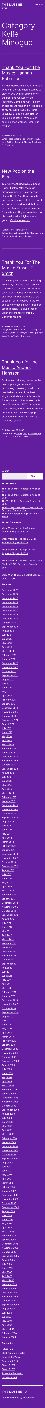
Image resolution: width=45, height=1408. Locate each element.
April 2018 (7, 647)
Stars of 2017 (8, 1365)
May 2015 (7, 785)
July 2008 (7, 1118)
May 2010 (7, 1028)
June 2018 (7, 639)
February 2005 (9, 1284)
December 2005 (10, 1243)
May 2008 (7, 1126)
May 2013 (7, 882)
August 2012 (8, 919)
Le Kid (5, 436)
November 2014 (10, 809)
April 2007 (7, 1179)
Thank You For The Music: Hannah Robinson (21, 73)
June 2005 (7, 1268)
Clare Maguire (34, 329)
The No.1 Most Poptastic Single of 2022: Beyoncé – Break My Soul (22, 508)
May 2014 (7, 834)
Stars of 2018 (8, 1369)
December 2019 (10, 614)
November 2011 (10, 955)
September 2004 (10, 1304)
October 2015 (9, 764)
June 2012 (7, 927)
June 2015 (7, 781)
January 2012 (8, 947)
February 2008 (9, 1138)
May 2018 (7, 643)
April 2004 (7, 1325)
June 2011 (7, 976)
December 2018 (10, 618)
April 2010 (7, 1032)
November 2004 (10, 1296)
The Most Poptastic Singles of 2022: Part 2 (20, 515)
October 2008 (9, 1105)
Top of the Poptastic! (12, 1373)
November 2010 (10, 1004)
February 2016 (9, 748)
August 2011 (8, 967)
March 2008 (8, 1134)
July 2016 (6, 728)
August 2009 (8, 1065)
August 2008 (8, 1114)
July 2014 (7, 825)
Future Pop (7, 1349)
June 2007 (7, 1170)
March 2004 (8, 1329)
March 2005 (8, 1280)
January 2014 (9, 850)
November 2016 (10, 712)
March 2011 (7, 988)
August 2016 (8, 724)
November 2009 (10, 1053)
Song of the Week (11, 1357)
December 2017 (10, 663)
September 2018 (10, 626)
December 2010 (10, 1000)
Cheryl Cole (21, 329)
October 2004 (9, 1300)
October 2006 (9, 1203)
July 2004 (7, 1313)
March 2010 (8, 1036)
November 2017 (10, 667)
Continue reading (20, 220)
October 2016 (9, 716)
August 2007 (8, 1162)
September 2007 (10, 1158)
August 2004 (8, 1308)
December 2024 (10, 594)
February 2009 (9, 1089)
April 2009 (7, 1081)
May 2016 (7, 736)
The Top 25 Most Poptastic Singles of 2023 (21, 502)
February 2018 (9, 655)
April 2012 (7, 935)
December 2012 (10, 903)
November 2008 (10, 1101)
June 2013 (7, 878)
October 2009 (9, 1057)
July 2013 (6, 874)
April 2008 (7, 1130)
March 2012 (8, 939)
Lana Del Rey (8, 142)
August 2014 (8, 821)
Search (5, 471)
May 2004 (7, 1321)
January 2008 (9, 1142)
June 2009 (7, 1073)
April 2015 (7, 789)
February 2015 (9, 797)
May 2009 (7, 1077)
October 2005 (9, 1252)
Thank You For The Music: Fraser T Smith (21, 267)
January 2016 (8, 752)
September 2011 (10, 963)
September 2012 (10, 915)
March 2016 (8, 744)
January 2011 (8, 996)
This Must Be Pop (15, 1391)
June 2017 (7, 687)
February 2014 (9, 846)
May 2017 (7, 691)
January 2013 (8, 899)
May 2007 (7, 1174)
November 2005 (10, 1248)
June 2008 (7, 1122)
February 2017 (9, 699)
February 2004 (9, 1333)
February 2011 (9, 992)
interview (20, 333)
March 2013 (8, 890)
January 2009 (9, 1093)
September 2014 (10, 817)
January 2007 (9, 1191)
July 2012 (6, 923)
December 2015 (10, 756)
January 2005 (9, 1288)
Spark (21, 236)
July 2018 (6, 635)
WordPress (28, 1397)
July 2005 (7, 1264)
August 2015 (8, 773)
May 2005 (7, 1272)
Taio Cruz (29, 236)
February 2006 (9, 1235)
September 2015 (10, 769)
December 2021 (10, 606)
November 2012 (10, 907)
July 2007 (7, 1166)
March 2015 (8, 793)
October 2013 (9, 862)
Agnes (19, 433)
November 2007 (10, 1150)
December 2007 (10, 1146)
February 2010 (9, 1041)
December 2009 (10, 1049)
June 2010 (7, 1024)
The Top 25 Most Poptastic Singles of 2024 (21, 496)
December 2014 (10, 805)
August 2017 (8, 679)
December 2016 (10, 708)
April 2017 (7, 695)
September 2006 (10, 1207)
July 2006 (7, 1215)
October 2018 (9, 622)
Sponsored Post (10, 1361)
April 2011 (7, 984)
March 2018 (8, 651)
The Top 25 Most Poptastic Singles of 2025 (21, 490)
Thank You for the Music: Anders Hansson (20, 367)
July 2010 (6, 1020)
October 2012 (9, 911)
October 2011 (8, 959)
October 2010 (9, 1008)
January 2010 (8, 1045)
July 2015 (6, 777)
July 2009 (7, 1069)
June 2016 (7, 732)
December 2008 (10, 1097)
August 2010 (8, 1016)
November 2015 (10, 760)
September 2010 (10, 1012)
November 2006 (10, 1199)
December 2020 (10, 610)
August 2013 (8, 870)
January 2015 (8, 801)
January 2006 (9, 1239)
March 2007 (8, 1183)
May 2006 (7, 1223)
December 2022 (10, 602)
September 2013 (10, 866)
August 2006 (8, 1211)
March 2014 (8, 842)
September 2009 (10, 1061)
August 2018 (8, 630)
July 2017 (6, 683)
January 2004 (9, 1337)
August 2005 (8, 1260)
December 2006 (10, 1195)
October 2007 (9, 1154)
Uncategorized (9, 1377)
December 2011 (9, 951)
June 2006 (7, 1219)
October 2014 (9, 813)
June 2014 (7, 829)
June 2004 (7, 1317)
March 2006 (8, 1231)
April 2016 (7, 740)
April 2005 (7, 1276)
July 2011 (6, 972)
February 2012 (9, 943)
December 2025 (10, 590)
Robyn (17, 142)
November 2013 (10, 858)
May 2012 (7, 931)
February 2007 (9, 1187)
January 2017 (8, 704)
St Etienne (26, 142)
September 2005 (10, 1256)
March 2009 (8, 1085)
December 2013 (10, 854)
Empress (20, 233)
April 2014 (7, 838)
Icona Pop (20, 139)
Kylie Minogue (33, 139)
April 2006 (7, 1227)
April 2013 (7, 886)
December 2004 (10, 1292)
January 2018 (8, 659)
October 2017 (9, 671)
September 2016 (10, 720)
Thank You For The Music (18, 336)
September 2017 (10, 675)
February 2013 (9, 894)
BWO (25, 433)
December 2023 (10, 598)
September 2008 (10, 1110)
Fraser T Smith (8, 333)
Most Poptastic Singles (13, 1353)
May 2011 (6, 980)
